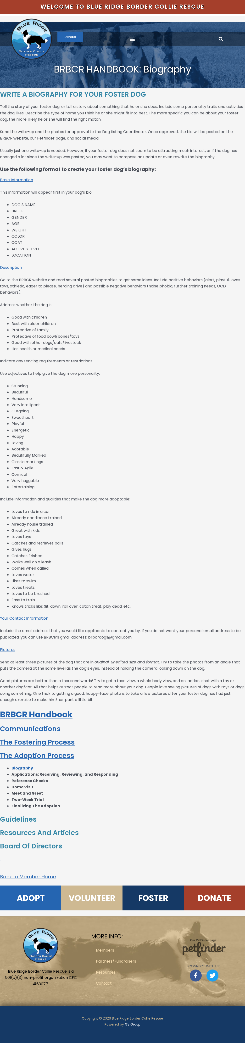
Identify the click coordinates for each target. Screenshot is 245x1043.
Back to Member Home (28, 876)
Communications (30, 729)
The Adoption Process (37, 755)
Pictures (7, 649)
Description (11, 267)
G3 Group (132, 1024)
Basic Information (16, 180)
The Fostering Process (37, 742)
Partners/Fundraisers (116, 961)
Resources (106, 972)
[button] (132, 39)
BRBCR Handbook (36, 714)
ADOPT (31, 898)
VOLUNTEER (92, 898)
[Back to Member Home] (0, 858)
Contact (104, 983)
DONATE (214, 898)
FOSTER (153, 898)
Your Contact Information (24, 618)
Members (105, 950)
